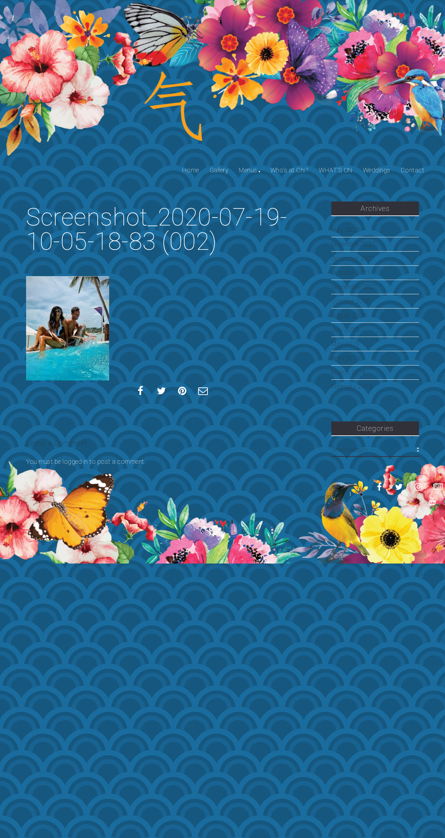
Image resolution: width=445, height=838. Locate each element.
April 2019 (345, 358)
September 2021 (354, 287)
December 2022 (353, 244)
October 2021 (351, 272)
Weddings (376, 170)
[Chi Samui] (330, 494)
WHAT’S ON (336, 170)
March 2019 (348, 372)
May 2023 (345, 230)
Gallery (219, 170)
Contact (412, 170)
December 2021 (353, 258)
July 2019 (345, 329)
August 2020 (349, 315)
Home (190, 170)
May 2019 (345, 343)
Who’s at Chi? (289, 170)
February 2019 (352, 386)
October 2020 (351, 301)
